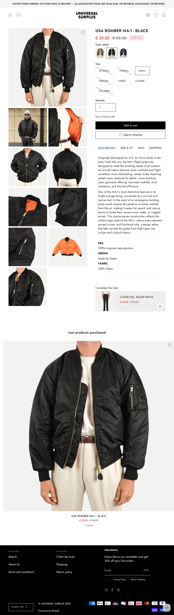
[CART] (163, 15)
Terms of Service (138, 579)
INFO (141, 148)
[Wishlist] (156, 15)
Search (12, 557)
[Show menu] (10, 15)
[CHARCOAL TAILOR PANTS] (105, 301)
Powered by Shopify (48, 611)
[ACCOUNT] (148, 15)
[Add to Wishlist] (83, 32)
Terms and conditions (21, 572)
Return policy (64, 572)
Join (146, 570)
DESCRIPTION (106, 148)
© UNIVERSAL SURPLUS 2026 (54, 604)
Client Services (65, 557)
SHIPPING (155, 148)
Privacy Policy (120, 579)
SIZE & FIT (126, 148)
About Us (14, 564)
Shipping (61, 564)
